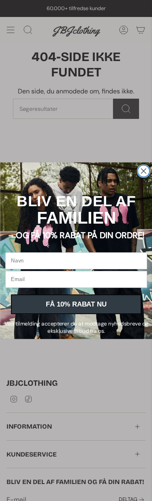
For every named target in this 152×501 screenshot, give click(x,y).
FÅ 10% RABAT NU (76, 304)
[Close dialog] (143, 171)
